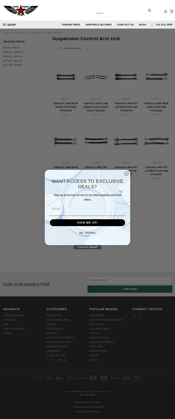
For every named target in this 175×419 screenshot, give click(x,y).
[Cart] (171, 11)
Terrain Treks (70, 24)
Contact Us (125, 24)
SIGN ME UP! (87, 222)
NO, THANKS (87, 233)
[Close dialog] (126, 174)
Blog (142, 24)
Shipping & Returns (99, 24)
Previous (170, 408)
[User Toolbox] (165, 11)
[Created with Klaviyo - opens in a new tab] (87, 247)
